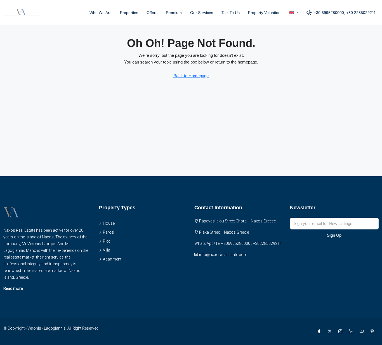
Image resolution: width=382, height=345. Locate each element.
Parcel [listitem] (108, 232)
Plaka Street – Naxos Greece (224, 232)
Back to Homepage (191, 75)
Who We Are (100, 12)
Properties (129, 12)
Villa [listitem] (106, 250)
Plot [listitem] (106, 241)
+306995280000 (235, 243)
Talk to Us (230, 12)
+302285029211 (267, 243)
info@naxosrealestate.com (223, 254)
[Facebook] (320, 331)
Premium (174, 12)
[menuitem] (341, 13)
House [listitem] (109, 223)
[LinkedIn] (352, 331)
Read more (13, 288)
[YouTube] (363, 331)
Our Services (201, 12)
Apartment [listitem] (112, 259)
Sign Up (334, 235)
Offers (152, 12)
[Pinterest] (373, 331)
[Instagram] (341, 331)
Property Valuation (264, 12)
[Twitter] (331, 331)
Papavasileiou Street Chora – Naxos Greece (237, 221)
